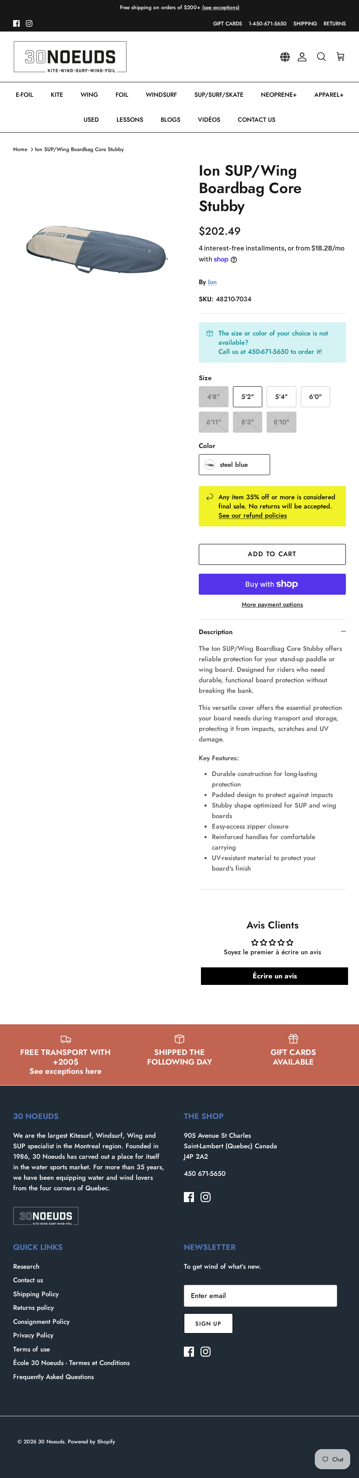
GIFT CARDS (227, 24)
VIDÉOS (209, 119)
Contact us (28, 1280)
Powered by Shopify (91, 1442)
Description (215, 632)
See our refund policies (252, 515)
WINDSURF (161, 94)
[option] (96, 245)
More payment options (272, 604)
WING (89, 94)
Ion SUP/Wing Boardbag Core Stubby (79, 149)
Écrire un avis (275, 976)
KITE (57, 94)
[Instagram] (29, 23)
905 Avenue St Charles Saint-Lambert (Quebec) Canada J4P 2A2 (230, 1146)
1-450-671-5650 (268, 24)
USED (91, 119)
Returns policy (33, 1307)
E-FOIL (24, 94)
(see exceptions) (220, 7)
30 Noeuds (51, 1442)
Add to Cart (272, 554)
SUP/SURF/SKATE (218, 94)
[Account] (300, 57)
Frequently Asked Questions (53, 1377)
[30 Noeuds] (70, 57)
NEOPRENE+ (279, 94)
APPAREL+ (329, 94)
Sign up (208, 1323)
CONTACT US (256, 119)
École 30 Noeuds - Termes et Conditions (71, 1363)
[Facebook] (16, 23)
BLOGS (170, 119)
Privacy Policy (33, 1335)
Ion (212, 282)
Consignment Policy (41, 1321)
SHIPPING (305, 24)
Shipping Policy (36, 1294)
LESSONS (129, 119)
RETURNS (335, 24)
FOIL (122, 94)
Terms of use (31, 1349)
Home (20, 149)
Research (26, 1266)
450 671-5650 (204, 1173)
